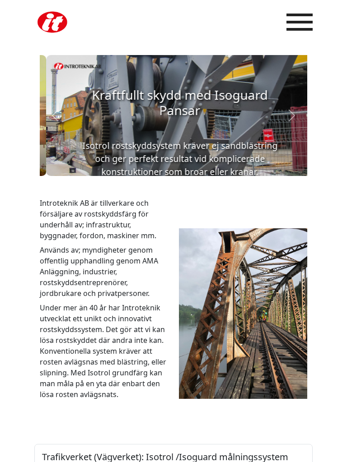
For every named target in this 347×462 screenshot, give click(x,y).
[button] (55, 115)
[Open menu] (299, 22)
